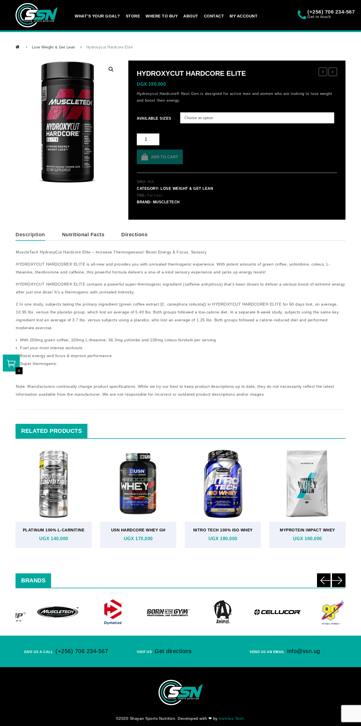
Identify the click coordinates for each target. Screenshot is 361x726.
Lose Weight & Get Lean (53, 47)
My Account (243, 16)
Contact (214, 16)
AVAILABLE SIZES (144, 118)
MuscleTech (166, 202)
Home (18, 47)
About (190, 16)
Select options (52, 496)
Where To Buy (162, 16)
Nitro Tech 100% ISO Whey (223, 530)
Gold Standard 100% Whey (323, 72)
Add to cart (164, 157)
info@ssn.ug (303, 651)
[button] (111, 69)
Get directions (173, 651)
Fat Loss (155, 195)
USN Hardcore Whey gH (138, 530)
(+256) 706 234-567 (82, 651)
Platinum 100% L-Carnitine (54, 530)
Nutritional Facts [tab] (83, 234)
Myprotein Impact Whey (307, 530)
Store (133, 16)
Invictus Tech (231, 718)
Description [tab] (30, 234)
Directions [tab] (134, 234)
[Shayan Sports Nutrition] (37, 15)
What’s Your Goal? (97, 16)
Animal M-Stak (333, 72)
